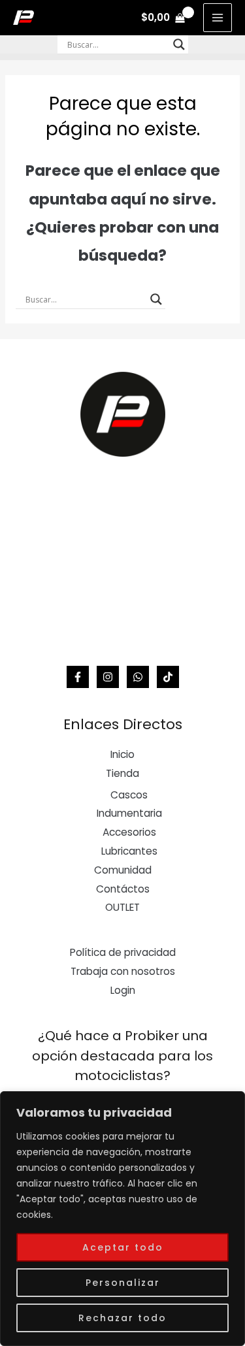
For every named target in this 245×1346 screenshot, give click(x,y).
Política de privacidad (123, 952)
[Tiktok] (168, 677)
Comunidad (123, 870)
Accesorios (129, 832)
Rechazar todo (122, 1317)
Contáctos (123, 889)
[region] (122, 1218)
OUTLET (122, 907)
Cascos (129, 795)
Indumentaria (129, 813)
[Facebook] (78, 677)
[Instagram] (108, 677)
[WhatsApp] (138, 677)
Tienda (122, 773)
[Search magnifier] (179, 44)
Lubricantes (129, 851)
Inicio (122, 754)
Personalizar (123, 1282)
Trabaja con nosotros (123, 971)
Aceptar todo (122, 1247)
